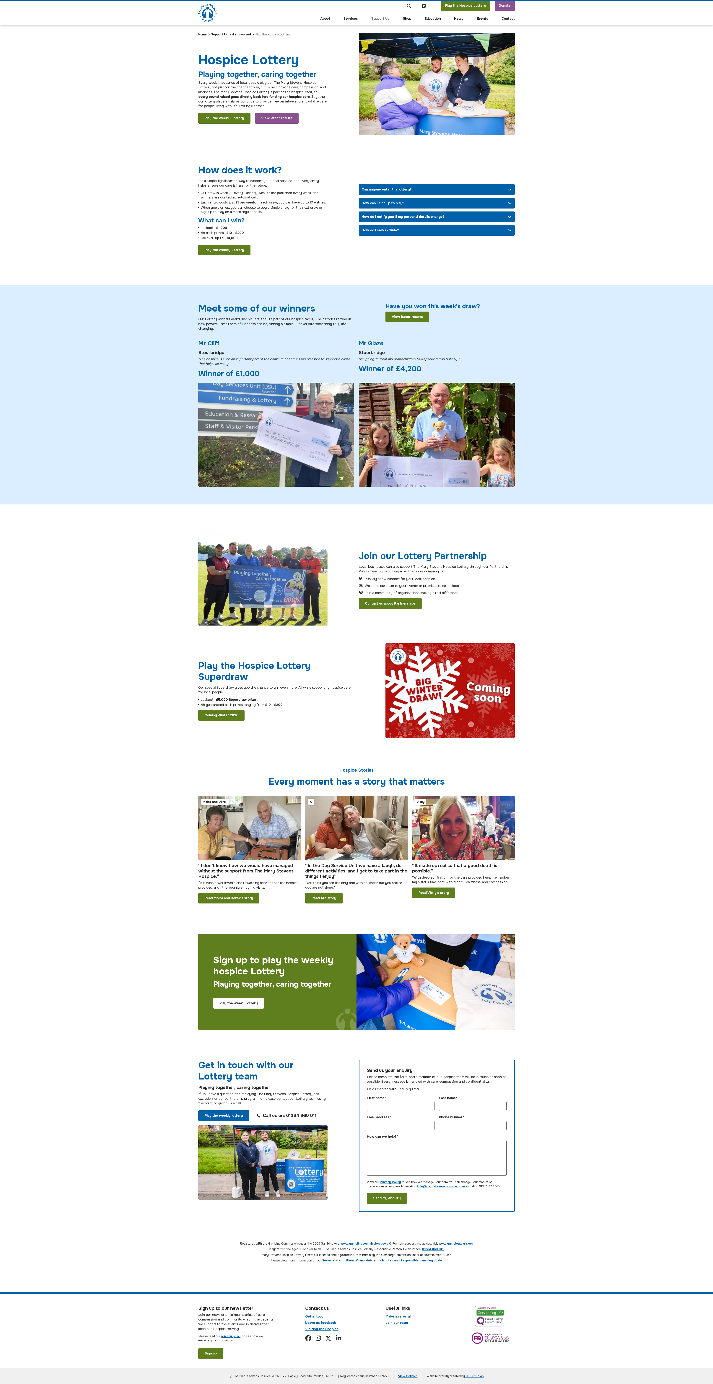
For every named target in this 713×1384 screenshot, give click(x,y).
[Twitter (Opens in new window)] (328, 1338)
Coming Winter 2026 (221, 715)
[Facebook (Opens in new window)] (308, 1338)
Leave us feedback (320, 1323)
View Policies (408, 1376)
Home (202, 34)
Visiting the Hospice (321, 1329)
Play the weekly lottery (238, 1003)
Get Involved (241, 34)
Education (433, 19)
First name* (376, 1098)
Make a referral (398, 1316)
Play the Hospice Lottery (465, 6)
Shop (407, 19)
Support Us (380, 19)
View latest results (276, 118)
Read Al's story (324, 898)
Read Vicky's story (434, 893)
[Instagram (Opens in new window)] (318, 1338)
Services (351, 19)
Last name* (448, 1098)
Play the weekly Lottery (224, 118)
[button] (409, 6)
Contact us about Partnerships (390, 603)
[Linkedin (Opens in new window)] (338, 1338)
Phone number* (451, 1117)
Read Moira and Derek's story (229, 898)
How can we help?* (382, 1137)
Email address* (379, 1117)
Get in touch (315, 1316)
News (458, 19)
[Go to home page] (207, 13)
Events (482, 19)
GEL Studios (474, 1376)
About (325, 19)
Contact (508, 19)
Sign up (211, 1353)
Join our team (396, 1323)
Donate (505, 6)
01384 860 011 (301, 1115)
